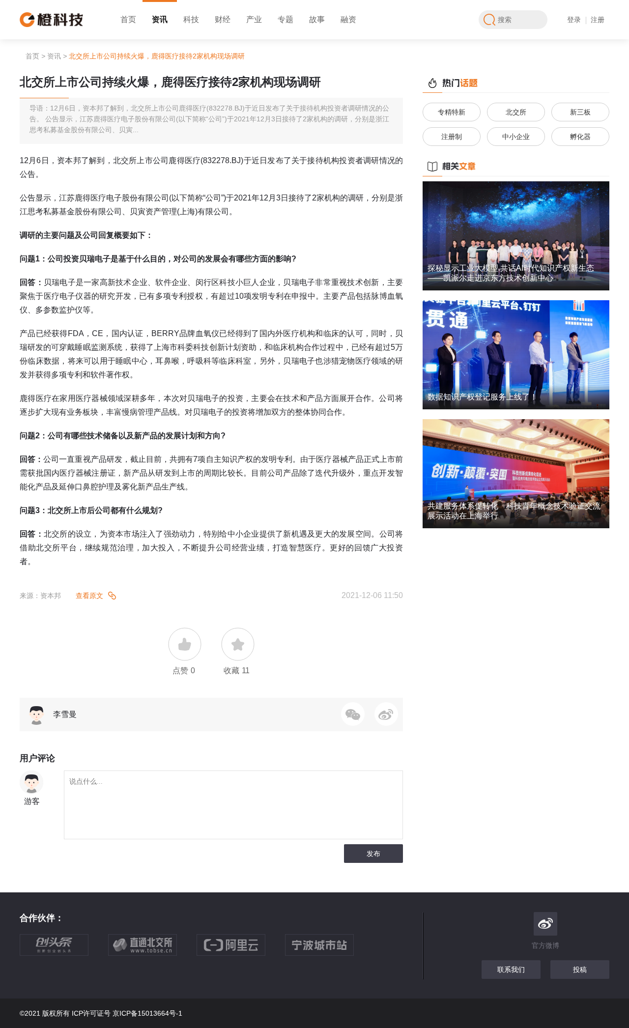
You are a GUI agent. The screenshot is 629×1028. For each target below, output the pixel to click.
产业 (254, 19)
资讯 (160, 19)
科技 (191, 19)
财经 (222, 19)
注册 (597, 20)
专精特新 (451, 112)
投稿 (580, 969)
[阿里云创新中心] (241, 950)
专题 (285, 19)
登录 (574, 20)
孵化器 (580, 137)
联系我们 (511, 969)
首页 (128, 19)
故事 (317, 19)
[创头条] (64, 950)
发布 (373, 853)
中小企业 (516, 137)
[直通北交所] (152, 950)
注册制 (451, 137)
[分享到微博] (386, 714)
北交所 (516, 112)
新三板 (580, 112)
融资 (348, 19)
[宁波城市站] (329, 950)
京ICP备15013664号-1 (147, 1013)
